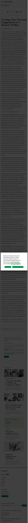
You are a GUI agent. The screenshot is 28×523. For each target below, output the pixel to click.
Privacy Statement (15, 263)
